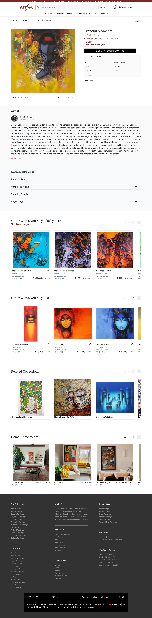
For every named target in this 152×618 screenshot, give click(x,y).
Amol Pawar (15, 555)
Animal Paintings (17, 511)
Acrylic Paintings (17, 509)
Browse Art (48, 14)
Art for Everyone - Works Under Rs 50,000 (70, 509)
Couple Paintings (17, 519)
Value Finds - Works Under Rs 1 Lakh (68, 511)
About (57, 565)
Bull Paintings (104, 509)
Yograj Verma (16, 590)
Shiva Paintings (104, 519)
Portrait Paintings (17, 533)
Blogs (57, 539)
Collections (60, 14)
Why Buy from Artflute (63, 534)
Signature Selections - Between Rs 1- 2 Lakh (71, 514)
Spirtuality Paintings (18, 535)
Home (14, 20)
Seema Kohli (15, 579)
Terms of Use (60, 545)
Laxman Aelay (16, 569)
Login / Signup (126, 7)
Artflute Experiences (82, 14)
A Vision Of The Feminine (108, 560)
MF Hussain (15, 574)
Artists (69, 14)
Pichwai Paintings (17, 530)
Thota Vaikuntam (17, 587)
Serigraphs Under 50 (107, 554)
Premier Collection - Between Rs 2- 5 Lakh (70, 517)
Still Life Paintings (17, 538)
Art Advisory (59, 537)
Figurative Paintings (18, 522)
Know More (16, 158)
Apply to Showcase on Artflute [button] (110, 539)
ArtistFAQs (59, 550)
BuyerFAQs (59, 542)
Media (57, 570)
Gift (95, 14)
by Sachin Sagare (92, 35)
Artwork (26, 20)
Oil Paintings (15, 527)
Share (137, 21)
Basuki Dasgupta (17, 561)
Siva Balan (15, 585)
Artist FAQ (103, 537)
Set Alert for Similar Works (110, 51)
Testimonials (59, 573)
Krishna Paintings (105, 517)
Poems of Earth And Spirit (108, 565)
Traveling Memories (106, 562)
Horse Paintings (105, 514)
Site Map (58, 578)
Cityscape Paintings (18, 517)
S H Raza (14, 577)
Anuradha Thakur (17, 558)
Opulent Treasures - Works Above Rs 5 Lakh (71, 519)
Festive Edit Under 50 (107, 557)
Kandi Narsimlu (16, 566)
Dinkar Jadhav (16, 563)
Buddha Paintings (17, 514)
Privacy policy (60, 547)
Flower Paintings (105, 511)
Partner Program (61, 576)
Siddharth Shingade (18, 582)
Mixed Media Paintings (19, 525)
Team (57, 568)
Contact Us (104, 14)
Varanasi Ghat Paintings (108, 522)
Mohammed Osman (18, 571)
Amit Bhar (14, 553)
